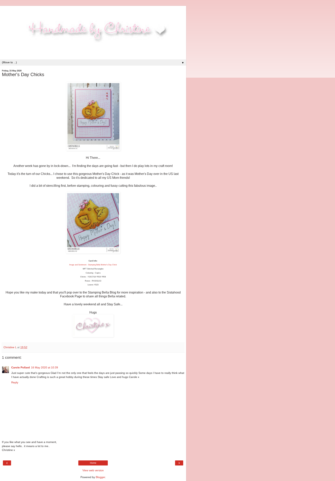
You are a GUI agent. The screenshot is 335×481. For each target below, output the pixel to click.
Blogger (100, 477)
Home (93, 463)
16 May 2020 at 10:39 (44, 367)
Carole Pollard (20, 367)
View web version (93, 470)
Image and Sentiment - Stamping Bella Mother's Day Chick (93, 265)
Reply (14, 382)
